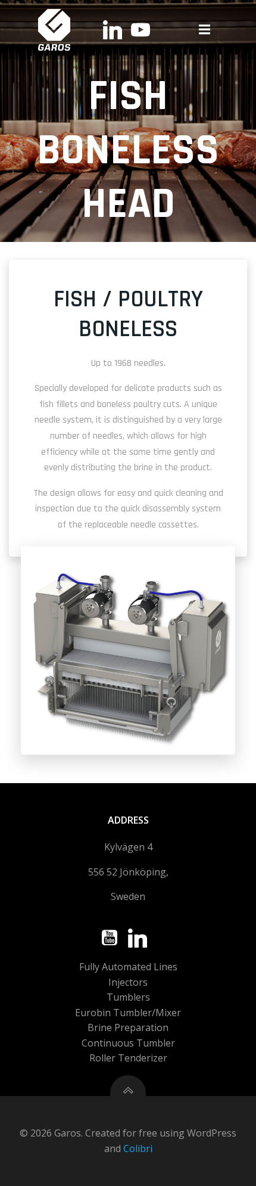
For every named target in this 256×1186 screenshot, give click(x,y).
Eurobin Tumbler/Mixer (128, 1012)
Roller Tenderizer (128, 1057)
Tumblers (128, 997)
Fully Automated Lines (128, 966)
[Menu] (205, 30)
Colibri (137, 1148)
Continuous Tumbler (128, 1043)
